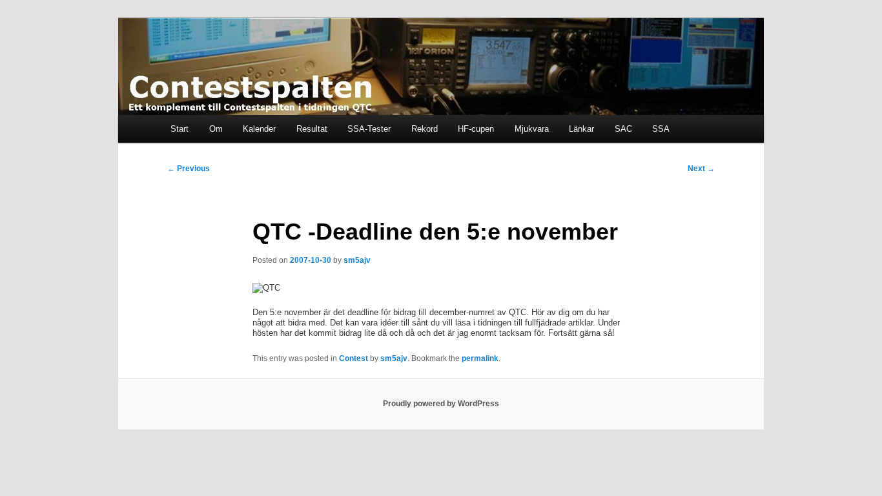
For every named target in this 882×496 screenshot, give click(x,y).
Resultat (311, 129)
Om (216, 129)
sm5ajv (357, 260)
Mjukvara (532, 129)
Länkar (581, 129)
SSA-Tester (369, 129)
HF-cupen (476, 129)
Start (179, 129)
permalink (480, 358)
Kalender (259, 129)
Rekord (424, 129)
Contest (353, 358)
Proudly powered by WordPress (441, 403)
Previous (188, 168)
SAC (623, 129)
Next (701, 168)
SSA (661, 129)
